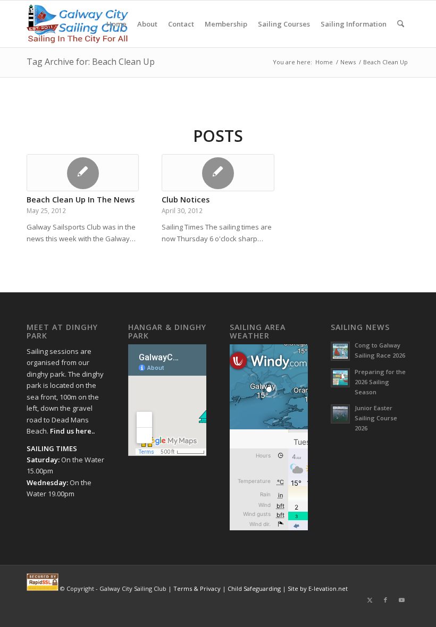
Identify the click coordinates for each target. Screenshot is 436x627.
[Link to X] (370, 600)
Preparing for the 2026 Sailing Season (380, 382)
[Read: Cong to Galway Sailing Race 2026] (340, 351)
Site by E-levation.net (318, 588)
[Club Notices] (218, 172)
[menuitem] (116, 24)
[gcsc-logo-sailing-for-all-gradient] (77, 24)
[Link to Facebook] (385, 600)
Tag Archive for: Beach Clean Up (91, 61)
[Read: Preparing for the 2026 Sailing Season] (340, 377)
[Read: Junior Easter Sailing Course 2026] (340, 413)
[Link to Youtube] (401, 600)
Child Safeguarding (254, 588)
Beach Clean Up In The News (81, 199)
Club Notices (185, 199)
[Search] (400, 24)
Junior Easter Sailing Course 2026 (376, 418)
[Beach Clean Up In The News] (83, 172)
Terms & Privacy (197, 588)
